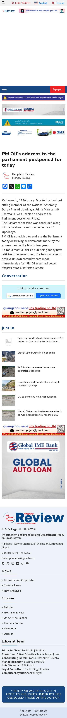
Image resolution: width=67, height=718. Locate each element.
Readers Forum (13, 623)
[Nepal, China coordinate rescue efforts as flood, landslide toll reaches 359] (8, 415)
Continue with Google (22, 295)
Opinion (9, 633)
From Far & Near (14, 612)
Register (26, 3)
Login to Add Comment (48, 295)
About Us (25, 711)
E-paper (58, 89)
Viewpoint (10, 628)
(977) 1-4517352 (21, 552)
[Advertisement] (33, 50)
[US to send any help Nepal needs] (8, 400)
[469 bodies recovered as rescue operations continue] (8, 371)
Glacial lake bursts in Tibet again (36, 352)
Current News (12, 585)
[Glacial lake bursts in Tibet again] (8, 356)
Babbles (9, 607)
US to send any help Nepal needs (37, 396)
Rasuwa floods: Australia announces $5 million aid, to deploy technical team (40, 339)
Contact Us (40, 711)
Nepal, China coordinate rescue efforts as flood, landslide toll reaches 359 (40, 413)
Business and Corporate (19, 580)
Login (18, 3)
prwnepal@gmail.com (21, 558)
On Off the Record (15, 618)
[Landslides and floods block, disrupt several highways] (8, 385)
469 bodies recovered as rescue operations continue (36, 369)
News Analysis (13, 590)
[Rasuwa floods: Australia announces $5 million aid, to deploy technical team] (8, 341)
